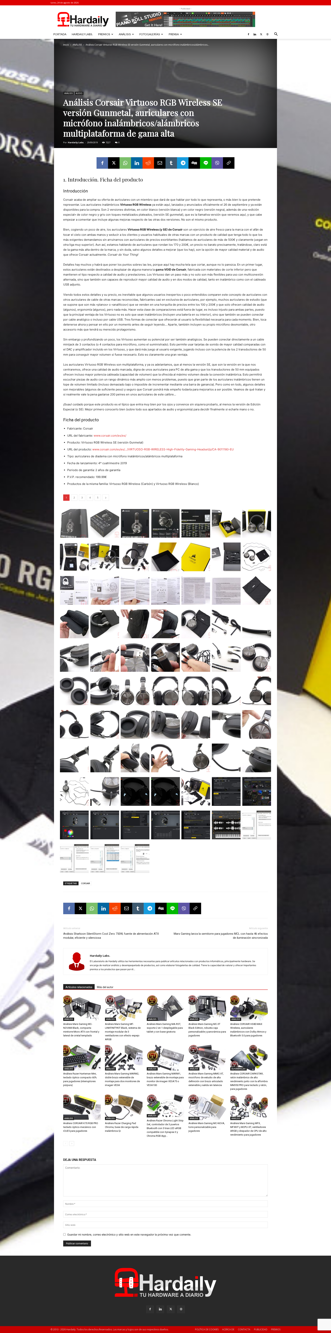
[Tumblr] (171, 163)
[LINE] (205, 163)
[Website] (267, 34)
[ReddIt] (148, 163)
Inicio (66, 44)
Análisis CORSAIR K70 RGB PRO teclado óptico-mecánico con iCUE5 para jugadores (80, 1127)
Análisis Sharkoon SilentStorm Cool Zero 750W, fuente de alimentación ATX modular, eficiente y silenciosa (111, 935)
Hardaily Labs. (76, 142)
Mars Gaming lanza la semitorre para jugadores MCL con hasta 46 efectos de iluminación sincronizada (221, 935)
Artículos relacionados (79, 987)
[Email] (160, 163)
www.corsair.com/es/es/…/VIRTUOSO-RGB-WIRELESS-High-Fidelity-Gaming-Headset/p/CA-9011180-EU (163, 449)
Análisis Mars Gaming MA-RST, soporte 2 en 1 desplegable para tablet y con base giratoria (165, 1028)
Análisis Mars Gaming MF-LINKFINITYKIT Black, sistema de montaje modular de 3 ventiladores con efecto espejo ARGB (123, 1032)
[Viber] (217, 163)
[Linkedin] (255, 34)
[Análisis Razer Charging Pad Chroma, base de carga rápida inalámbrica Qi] (124, 1107)
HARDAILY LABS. (82, 34)
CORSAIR (85, 883)
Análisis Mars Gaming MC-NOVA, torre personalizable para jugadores (206, 1127)
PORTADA (59, 34)
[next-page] (71, 1143)
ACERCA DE (228, 1329)
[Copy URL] (228, 163)
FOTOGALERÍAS (149, 34)
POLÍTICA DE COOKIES (207, 1329)
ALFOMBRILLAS (238, 1068)
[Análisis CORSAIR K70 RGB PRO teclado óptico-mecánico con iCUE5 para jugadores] (82, 1107)
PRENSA (174, 34)
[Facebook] (248, 34)
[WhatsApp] (125, 163)
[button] (275, 34)
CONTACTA (244, 1329)
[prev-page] (65, 1143)
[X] (261, 34)
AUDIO (79, 93)
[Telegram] (182, 163)
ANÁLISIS (125, 34)
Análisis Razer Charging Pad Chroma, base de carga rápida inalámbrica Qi (121, 1127)
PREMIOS (104, 34)
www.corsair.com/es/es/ (110, 435)
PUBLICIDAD (260, 1329)
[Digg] (194, 163)
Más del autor (105, 987)
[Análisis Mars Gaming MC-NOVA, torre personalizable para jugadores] (207, 1107)
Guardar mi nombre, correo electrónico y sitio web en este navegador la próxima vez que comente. (129, 1234)
